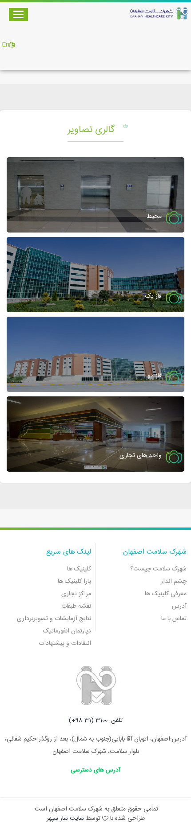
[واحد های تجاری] (95, 434)
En (5, 44)
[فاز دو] (95, 354)
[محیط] (95, 195)
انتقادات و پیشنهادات (65, 643)
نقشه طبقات (76, 606)
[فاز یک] (95, 275)
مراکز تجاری (76, 594)
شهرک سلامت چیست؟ (158, 569)
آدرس (179, 606)
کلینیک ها (79, 569)
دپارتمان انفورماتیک (67, 631)
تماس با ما (174, 618)
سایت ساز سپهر (65, 818)
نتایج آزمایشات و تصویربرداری (54, 618)
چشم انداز (174, 581)
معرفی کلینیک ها (166, 594)
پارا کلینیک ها (74, 581)
